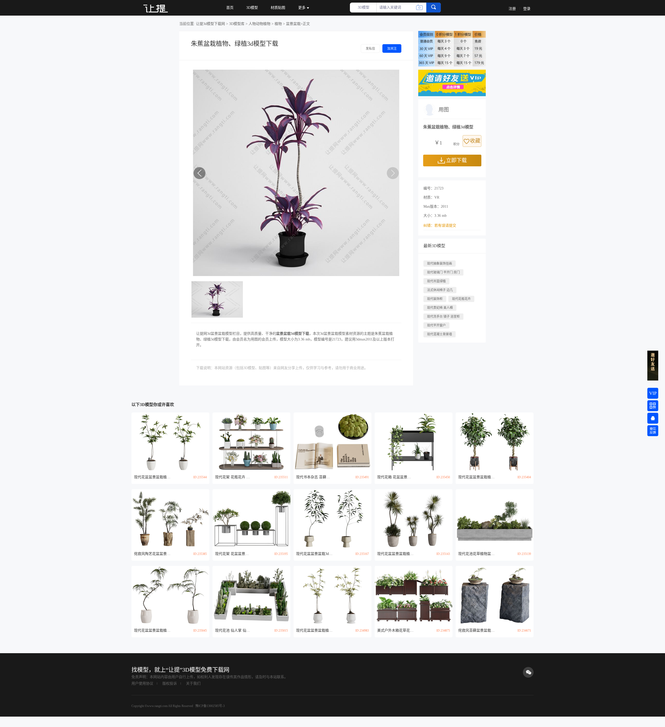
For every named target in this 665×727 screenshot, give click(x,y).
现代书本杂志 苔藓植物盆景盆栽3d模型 (314, 477)
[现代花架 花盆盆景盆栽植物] (251, 518)
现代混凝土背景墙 (439, 334)
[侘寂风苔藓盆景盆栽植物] (495, 595)
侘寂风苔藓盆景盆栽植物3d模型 (476, 630)
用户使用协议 (142, 683)
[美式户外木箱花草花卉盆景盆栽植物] (414, 595)
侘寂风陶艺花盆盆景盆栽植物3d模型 (152, 554)
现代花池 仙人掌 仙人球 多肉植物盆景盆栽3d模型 (233, 630)
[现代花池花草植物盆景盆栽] (495, 518)
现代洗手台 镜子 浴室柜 (443, 316)
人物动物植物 (259, 24)
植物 (278, 24)
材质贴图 (278, 8)
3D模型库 (236, 24)
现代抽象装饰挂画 (439, 263)
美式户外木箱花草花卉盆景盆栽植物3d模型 (395, 630)
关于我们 (193, 683)
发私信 (370, 48)
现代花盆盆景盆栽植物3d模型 (152, 477)
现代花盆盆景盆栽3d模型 (314, 554)
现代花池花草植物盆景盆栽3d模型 (476, 554)
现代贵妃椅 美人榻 (440, 308)
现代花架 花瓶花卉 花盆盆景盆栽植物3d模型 (233, 477)
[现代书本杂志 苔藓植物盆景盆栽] (332, 441)
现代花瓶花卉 (461, 299)
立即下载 (456, 160)
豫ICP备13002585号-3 (210, 706)
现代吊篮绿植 (436, 281)
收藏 (475, 141)
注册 (512, 9)
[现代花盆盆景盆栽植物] (170, 441)
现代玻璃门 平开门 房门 (443, 272)
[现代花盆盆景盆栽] (332, 518)
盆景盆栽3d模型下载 (292, 334)
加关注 (392, 48)
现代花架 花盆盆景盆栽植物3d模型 (233, 554)
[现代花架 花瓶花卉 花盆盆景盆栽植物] (251, 441)
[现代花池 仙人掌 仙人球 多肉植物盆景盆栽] (251, 595)
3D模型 (252, 8)
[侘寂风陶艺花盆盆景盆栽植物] (170, 518)
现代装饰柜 (435, 299)
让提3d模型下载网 (210, 24)
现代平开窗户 (436, 325)
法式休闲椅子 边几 (440, 290)
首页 (230, 8)
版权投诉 (169, 683)
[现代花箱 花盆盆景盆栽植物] (414, 441)
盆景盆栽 (293, 24)
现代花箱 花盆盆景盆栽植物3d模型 (395, 477)
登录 (526, 9)
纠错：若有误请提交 (439, 225)
